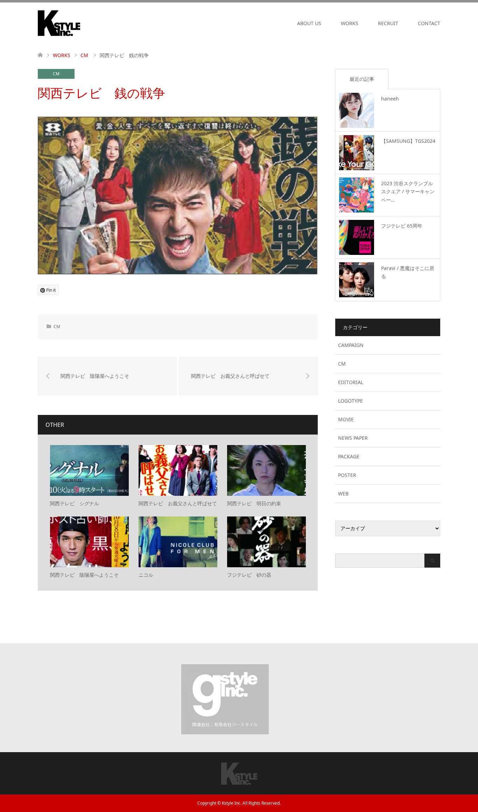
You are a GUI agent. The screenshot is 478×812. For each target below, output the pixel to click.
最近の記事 (362, 79)
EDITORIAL (350, 382)
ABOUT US (309, 23)
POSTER (347, 475)
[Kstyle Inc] (80, 23)
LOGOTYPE (350, 400)
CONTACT (429, 23)
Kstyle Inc (231, 803)
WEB (343, 493)
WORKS (349, 23)
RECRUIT (388, 23)
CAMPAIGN (351, 345)
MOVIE (346, 419)
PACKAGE (348, 456)
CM (56, 74)
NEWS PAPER (353, 438)
